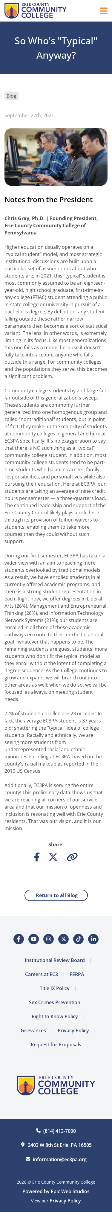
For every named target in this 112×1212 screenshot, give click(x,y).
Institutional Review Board (55, 960)
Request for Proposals (56, 1044)
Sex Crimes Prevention (54, 1002)
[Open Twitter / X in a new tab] (63, 939)
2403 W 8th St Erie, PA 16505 (60, 1145)
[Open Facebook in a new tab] (18, 939)
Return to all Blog (56, 895)
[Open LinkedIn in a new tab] (93, 939)
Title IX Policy (55, 988)
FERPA (77, 974)
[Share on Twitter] (53, 858)
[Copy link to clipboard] (72, 858)
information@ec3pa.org (60, 1159)
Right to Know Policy (55, 1016)
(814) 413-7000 (59, 1131)
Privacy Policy (73, 1030)
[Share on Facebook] (37, 858)
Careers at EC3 (41, 974)
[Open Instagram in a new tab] (48, 939)
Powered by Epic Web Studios (56, 1191)
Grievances (33, 1030)
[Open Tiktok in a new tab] (78, 939)
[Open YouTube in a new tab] (33, 939)
